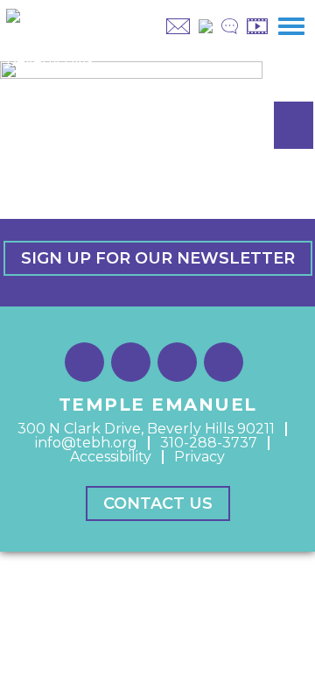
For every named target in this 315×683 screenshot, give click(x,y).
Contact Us (158, 503)
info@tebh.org (86, 442)
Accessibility (110, 456)
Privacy (199, 456)
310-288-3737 (208, 442)
